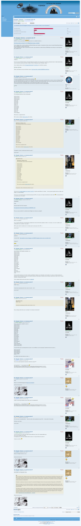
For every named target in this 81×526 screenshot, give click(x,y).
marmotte (66, 384)
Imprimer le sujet (76, 16)
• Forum (3, 17)
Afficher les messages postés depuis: (37, 507)
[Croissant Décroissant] (58, 507)
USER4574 (17, 360)
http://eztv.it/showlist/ (30, 382)
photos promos (25, 116)
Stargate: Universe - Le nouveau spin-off (24, 19)
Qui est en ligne (16, 514)
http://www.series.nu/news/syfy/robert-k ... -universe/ (27, 492)
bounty (17, 77)
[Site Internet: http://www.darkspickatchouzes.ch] (66, 374)
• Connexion (4, 20)
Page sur (72, 509)
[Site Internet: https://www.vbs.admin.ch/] (66, 175)
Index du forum (19, 518)
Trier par (50, 507)
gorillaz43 (17, 120)
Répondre (15, 22)
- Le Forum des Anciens (50, 523)
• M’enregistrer (4, 19)
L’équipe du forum (52, 519)
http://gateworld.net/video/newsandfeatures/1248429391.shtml (24, 207)
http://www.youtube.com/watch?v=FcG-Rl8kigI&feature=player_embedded (26, 43)
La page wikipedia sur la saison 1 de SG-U (26, 191)
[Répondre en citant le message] (62, 37)
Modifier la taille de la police (78, 16)
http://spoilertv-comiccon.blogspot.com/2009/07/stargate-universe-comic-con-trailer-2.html (35, 238)
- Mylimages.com (50, 522)
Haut (14, 518)
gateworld (32, 279)
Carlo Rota (36, 65)
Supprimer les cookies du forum (60, 519)
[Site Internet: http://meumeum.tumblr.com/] (66, 53)
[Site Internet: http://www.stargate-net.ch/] (66, 131)
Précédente (16, 507)
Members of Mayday (19, 58)
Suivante (78, 507)
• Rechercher (4, 18)
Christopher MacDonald (29, 65)
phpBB (43, 521)
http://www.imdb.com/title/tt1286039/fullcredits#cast (40, 69)
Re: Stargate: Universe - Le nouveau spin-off (24, 37)
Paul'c (17, 156)
